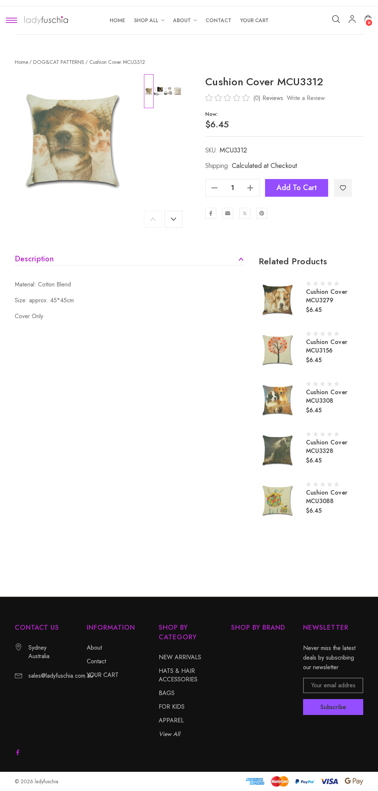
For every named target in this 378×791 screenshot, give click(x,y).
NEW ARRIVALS (180, 657)
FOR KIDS (172, 706)
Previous (153, 219)
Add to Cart (296, 187)
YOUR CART (102, 675)
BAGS (167, 693)
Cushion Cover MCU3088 (326, 496)
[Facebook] (210, 213)
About (94, 647)
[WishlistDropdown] (343, 188)
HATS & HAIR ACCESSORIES (178, 675)
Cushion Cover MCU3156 (326, 346)
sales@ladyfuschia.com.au (60, 675)
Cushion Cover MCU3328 (326, 446)
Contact (96, 661)
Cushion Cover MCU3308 (326, 396)
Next (173, 219)
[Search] (335, 19)
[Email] (227, 213)
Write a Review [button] (306, 98)
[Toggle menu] (11, 20)
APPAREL (171, 720)
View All (169, 734)
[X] (244, 213)
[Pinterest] (261, 213)
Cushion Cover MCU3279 (326, 296)
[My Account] (352, 20)
